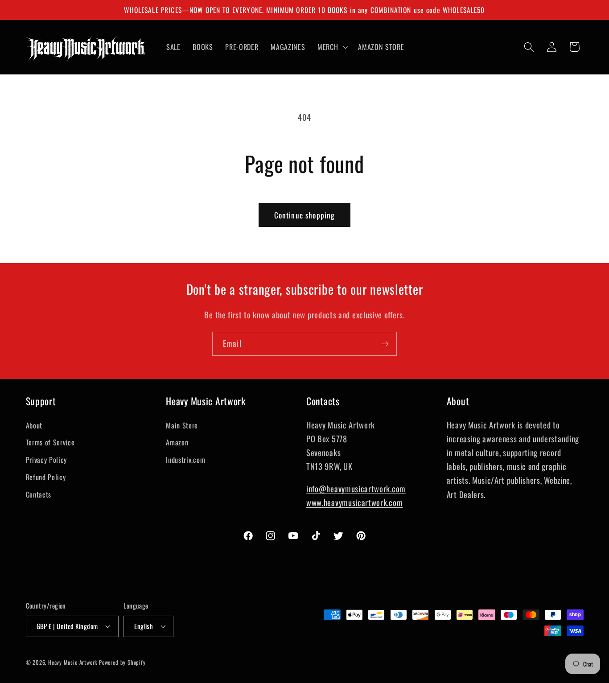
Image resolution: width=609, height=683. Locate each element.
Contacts (39, 494)
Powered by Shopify (122, 662)
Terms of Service (50, 442)
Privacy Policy (46, 459)
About (34, 425)
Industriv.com (185, 459)
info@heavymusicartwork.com (356, 488)
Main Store (182, 425)
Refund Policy (46, 477)
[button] (331, 47)
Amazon (177, 442)
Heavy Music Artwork (72, 662)
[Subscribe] (385, 344)
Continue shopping (304, 215)
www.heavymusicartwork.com (354, 502)
